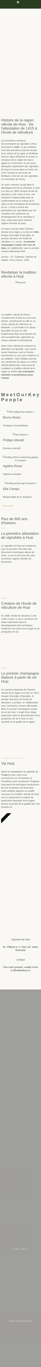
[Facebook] (15, 1171)
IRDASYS (28, 1321)
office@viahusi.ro (21, 970)
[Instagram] (25, 1171)
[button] (3, 4)
